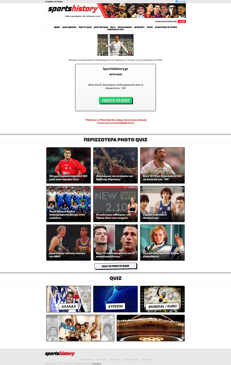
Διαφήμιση (101, 359)
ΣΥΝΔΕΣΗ (49, 2)
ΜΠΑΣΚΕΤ (139, 27)
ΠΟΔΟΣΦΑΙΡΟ (125, 27)
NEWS (57, 27)
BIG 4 (112, 27)
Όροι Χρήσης (114, 359)
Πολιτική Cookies (131, 359)
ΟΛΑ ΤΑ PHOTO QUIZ (115, 266)
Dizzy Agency (96, 363)
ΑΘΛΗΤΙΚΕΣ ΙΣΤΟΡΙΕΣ (166, 27)
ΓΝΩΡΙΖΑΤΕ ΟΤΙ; (115, 29)
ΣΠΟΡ (150, 27)
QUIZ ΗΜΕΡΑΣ (69, 27)
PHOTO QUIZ (85, 27)
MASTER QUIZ (101, 27)
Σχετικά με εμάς (86, 359)
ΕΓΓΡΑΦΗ (58, 2)
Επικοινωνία (146, 359)
